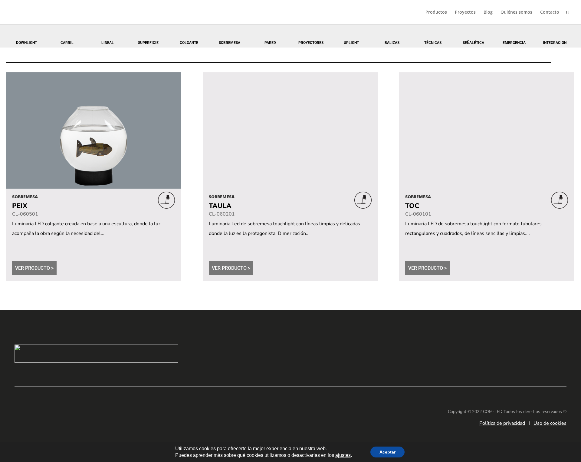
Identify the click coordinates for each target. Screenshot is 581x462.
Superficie (148, 43)
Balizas (392, 43)
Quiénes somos (516, 12)
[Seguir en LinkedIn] (504, 352)
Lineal (107, 43)
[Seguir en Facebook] (522, 352)
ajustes (343, 455)
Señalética (473, 43)
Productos (436, 12)
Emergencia (514, 43)
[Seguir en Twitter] (558, 352)
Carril (67, 43)
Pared (270, 43)
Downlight (26, 43)
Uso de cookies (549, 423)
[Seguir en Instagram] (540, 352)
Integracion (554, 43)
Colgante (189, 43)
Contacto (549, 12)
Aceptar (387, 452)
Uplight (351, 43)
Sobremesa (229, 43)
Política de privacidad (502, 423)
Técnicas (432, 43)
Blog (488, 12)
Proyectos (465, 12)
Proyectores (310, 43)
